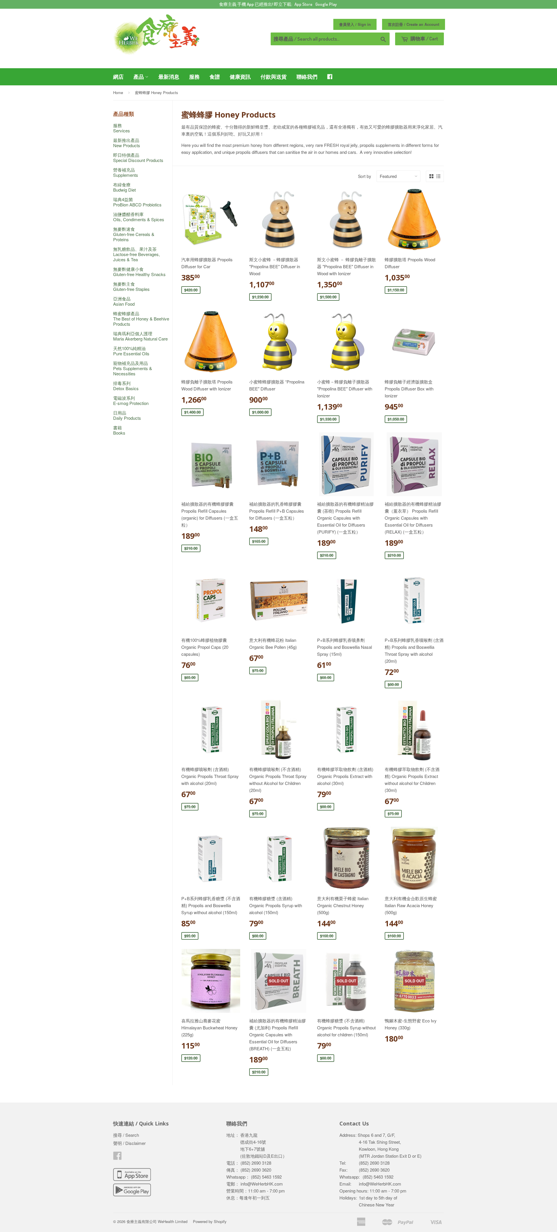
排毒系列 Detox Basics (126, 385)
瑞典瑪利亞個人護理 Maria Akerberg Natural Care (140, 336)
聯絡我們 (306, 76)
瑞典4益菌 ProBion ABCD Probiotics (137, 202)
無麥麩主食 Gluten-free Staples (131, 286)
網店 (118, 76)
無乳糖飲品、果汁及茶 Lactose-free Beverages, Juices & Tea (136, 254)
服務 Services (121, 128)
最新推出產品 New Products (126, 142)
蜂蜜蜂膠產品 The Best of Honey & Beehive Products (141, 318)
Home (118, 92)
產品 (139, 76)
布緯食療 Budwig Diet (124, 187)
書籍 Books (119, 430)
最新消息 (168, 76)
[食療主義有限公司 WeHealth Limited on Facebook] (117, 1157)
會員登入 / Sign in (355, 24)
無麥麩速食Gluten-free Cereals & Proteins (133, 234)
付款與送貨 (274, 76)
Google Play (326, 4)
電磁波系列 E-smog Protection (131, 400)
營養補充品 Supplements (125, 172)
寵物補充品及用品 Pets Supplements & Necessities (132, 368)
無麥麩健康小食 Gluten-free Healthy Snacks (139, 271)
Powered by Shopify (210, 1221)
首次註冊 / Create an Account (413, 24)
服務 (194, 76)
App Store (303, 4)
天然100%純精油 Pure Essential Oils (131, 350)
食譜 (214, 76)
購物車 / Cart (424, 38)
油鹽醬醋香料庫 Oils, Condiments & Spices (138, 216)
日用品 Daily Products (127, 415)
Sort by (364, 176)
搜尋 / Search (126, 1135)
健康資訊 (240, 76)
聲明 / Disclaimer (129, 1143)
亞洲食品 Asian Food (124, 301)
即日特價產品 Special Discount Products (138, 157)
